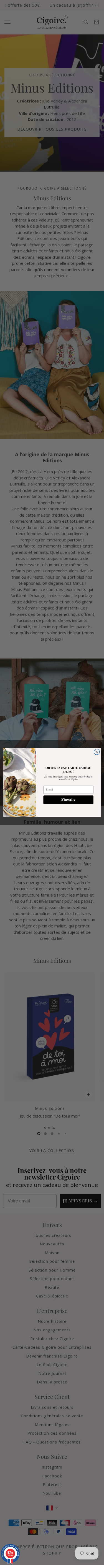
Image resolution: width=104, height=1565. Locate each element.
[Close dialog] (97, 752)
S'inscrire (68, 800)
